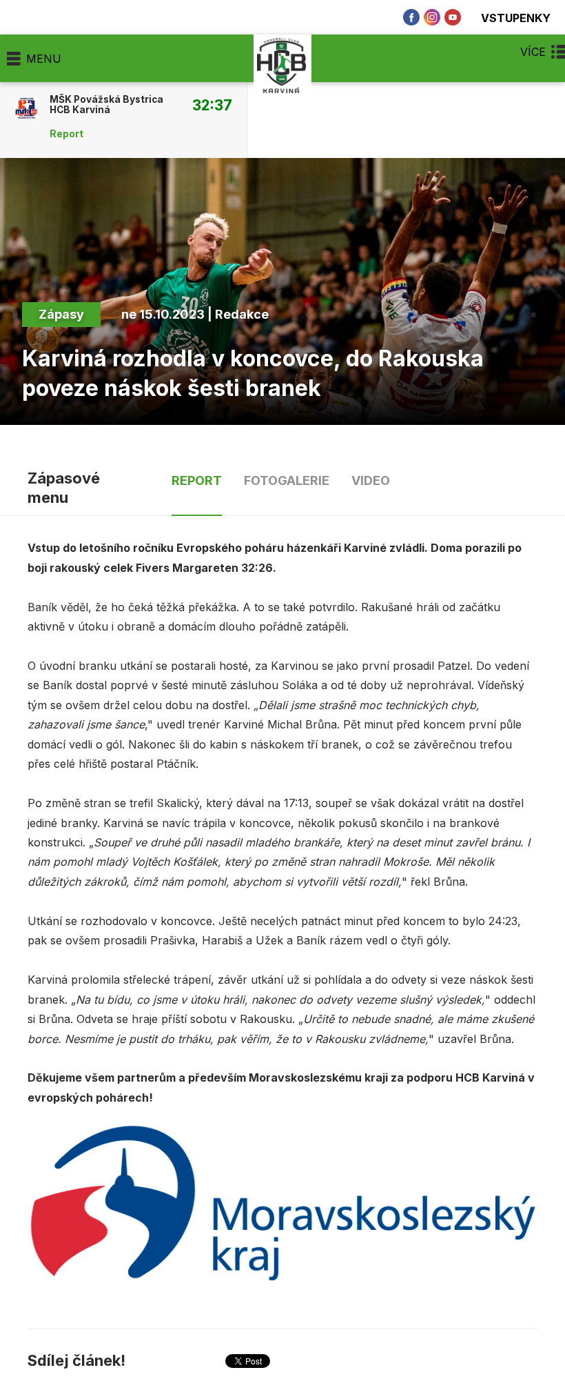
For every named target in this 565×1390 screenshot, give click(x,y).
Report (66, 134)
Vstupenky (516, 17)
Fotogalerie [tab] (286, 480)
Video (370, 480)
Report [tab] (197, 480)
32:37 (212, 105)
